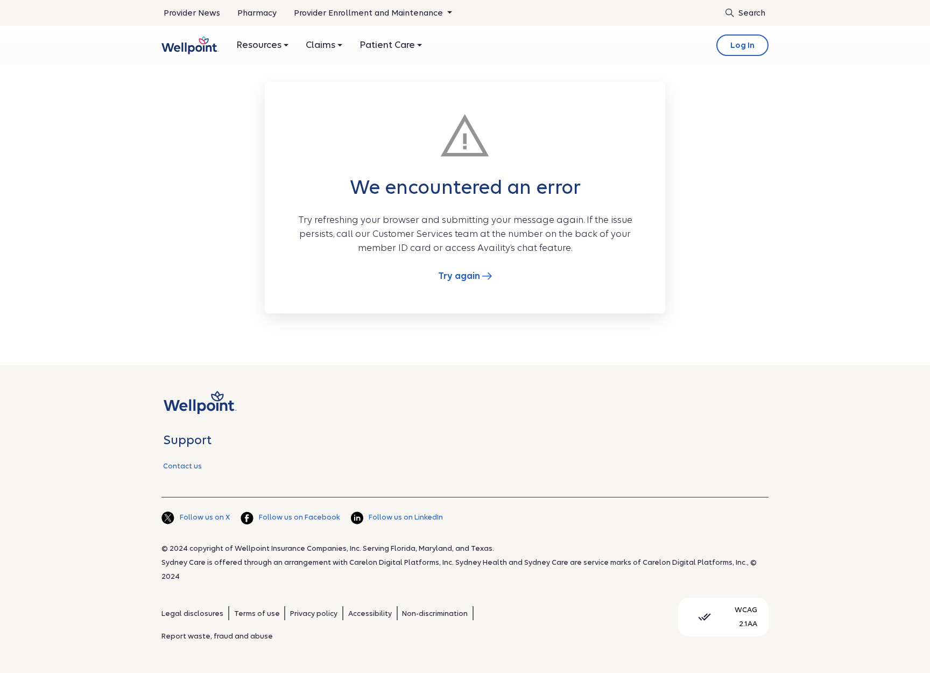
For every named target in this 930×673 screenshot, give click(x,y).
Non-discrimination (435, 613)
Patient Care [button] (388, 45)
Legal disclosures (192, 613)
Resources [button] (260, 45)
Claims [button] (321, 45)
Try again (460, 276)
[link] (190, 45)
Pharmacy (257, 13)
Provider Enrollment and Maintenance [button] (369, 13)
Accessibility (370, 613)
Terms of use (257, 613)
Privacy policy (313, 613)
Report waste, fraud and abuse (217, 636)
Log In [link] (742, 45)
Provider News (192, 13)
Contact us (182, 466)
